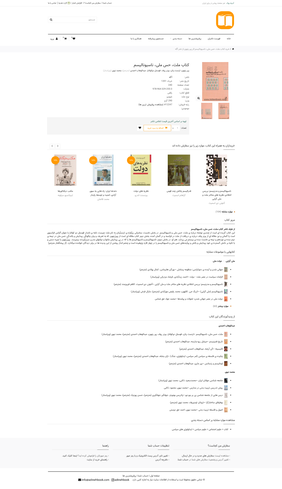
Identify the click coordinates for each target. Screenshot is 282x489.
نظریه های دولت (141, 191)
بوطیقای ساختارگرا (214, 402)
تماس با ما (52, 3)
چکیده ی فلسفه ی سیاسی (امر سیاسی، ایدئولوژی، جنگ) (196, 356)
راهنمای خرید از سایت (97, 460)
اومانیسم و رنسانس (214, 364)
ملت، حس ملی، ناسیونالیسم (209, 334)
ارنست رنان (175, 70)
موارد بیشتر (223, 306)
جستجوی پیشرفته (156, 38)
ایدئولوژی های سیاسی (182, 429)
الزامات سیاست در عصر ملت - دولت (206, 277)
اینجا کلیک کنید (70, 456)
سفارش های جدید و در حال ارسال (198, 456)
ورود (52, 39)
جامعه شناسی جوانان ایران (210, 380)
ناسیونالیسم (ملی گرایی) (211, 292)
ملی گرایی (230, 261)
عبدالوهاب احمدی (138, 70)
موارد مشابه (227, 212)
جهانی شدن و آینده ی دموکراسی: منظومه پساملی (200, 270)
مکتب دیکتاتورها (65, 191)
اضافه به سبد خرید (155, 128)
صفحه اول (155, 476)
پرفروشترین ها (194, 38)
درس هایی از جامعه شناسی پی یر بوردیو (204, 395)
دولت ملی (217, 261)
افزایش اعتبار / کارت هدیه (70, 3)
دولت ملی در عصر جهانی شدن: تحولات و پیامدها (200, 299)
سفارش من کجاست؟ (92, 3)
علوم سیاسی (200, 429)
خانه (229, 38)
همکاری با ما (136, 38)
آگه (170, 77)
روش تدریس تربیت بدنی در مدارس (206, 388)
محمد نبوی (116, 70)
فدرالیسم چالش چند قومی (179, 191)
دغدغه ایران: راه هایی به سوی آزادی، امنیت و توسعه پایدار (103, 193)
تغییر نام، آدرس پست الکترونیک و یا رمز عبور (147, 456)
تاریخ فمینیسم (216, 342)
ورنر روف (165, 70)
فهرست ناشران (214, 38)
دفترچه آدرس (161, 460)
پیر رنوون (185, 70)
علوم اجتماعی (215, 429)
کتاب (226, 429)
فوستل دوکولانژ (154, 70)
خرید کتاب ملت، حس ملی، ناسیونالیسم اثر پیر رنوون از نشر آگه (202, 49)
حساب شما (107, 3)
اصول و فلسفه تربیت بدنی (210, 410)
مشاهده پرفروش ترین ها (151, 105)
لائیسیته (219, 349)
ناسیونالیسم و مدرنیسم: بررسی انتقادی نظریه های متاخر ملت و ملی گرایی (216, 195)
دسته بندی (177, 38)
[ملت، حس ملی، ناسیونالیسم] (198, 98)
